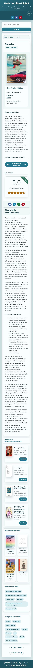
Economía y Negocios (12, 629)
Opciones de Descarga (16, 164)
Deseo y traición (19, 448)
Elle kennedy (10, 599)
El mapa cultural (11, 609)
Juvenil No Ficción (11, 637)
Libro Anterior (17, 647)
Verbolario (23, 573)
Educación (16, 621)
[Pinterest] (20, 17)
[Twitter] (12, 17)
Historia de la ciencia (22, 549)
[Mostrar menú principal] (29, 13)
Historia (8, 633)
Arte (15, 633)
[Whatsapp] (18, 204)
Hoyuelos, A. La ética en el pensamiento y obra (14, 604)
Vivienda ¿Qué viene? (10, 550)
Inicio (5, 37)
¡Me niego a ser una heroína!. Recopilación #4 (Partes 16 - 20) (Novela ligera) (19, 509)
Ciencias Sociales (11, 640)
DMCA (25, 665)
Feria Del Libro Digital (16, 3)
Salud (22, 637)
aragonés (20, 599)
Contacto (19, 665)
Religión (24, 629)
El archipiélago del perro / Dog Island (20, 488)
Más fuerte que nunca (10, 575)
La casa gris (18, 468)
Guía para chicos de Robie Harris (16, 595)
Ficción (12, 37)
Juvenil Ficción (10, 625)
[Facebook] (16, 17)
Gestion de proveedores (13, 591)
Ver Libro (23, 459)
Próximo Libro (15, 653)
